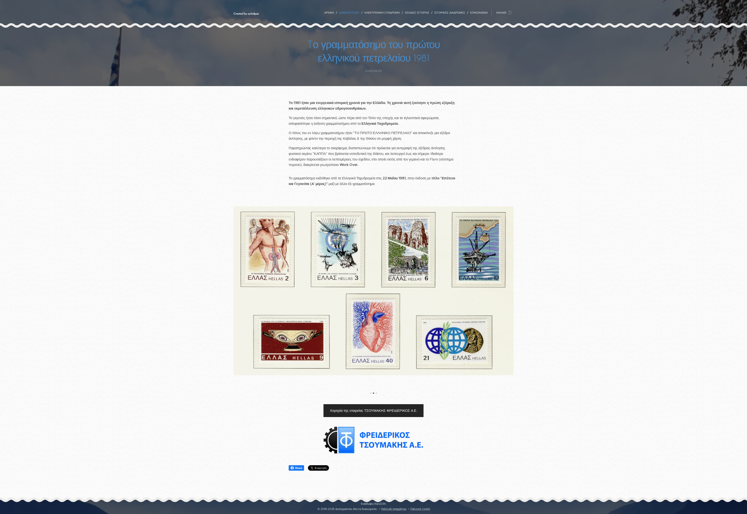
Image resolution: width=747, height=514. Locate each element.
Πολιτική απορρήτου (393, 509)
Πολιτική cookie (420, 509)
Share (298, 467)
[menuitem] (330, 12)
